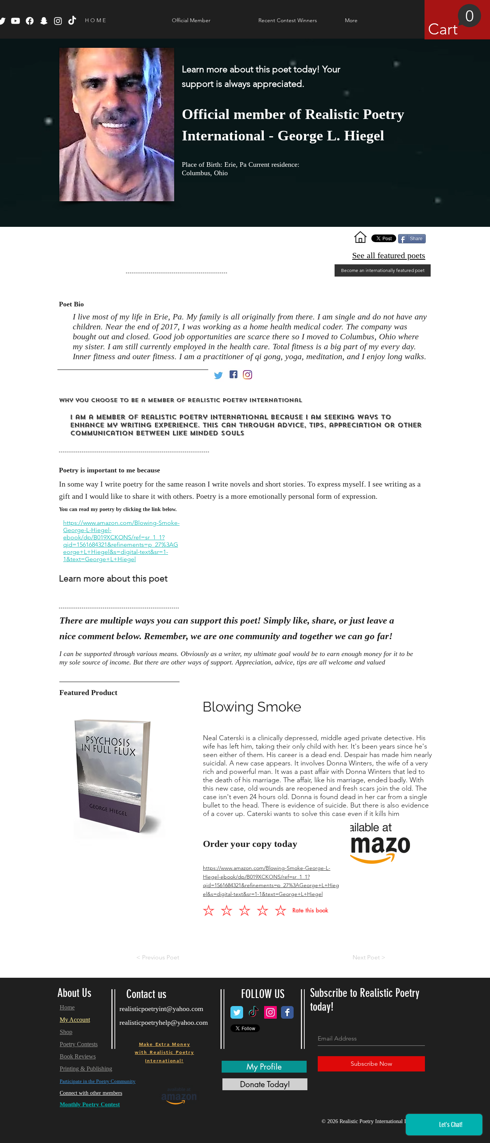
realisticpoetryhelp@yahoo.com (163, 1022)
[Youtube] (15, 21)
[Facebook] (29, 21)
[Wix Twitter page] (236, 1012)
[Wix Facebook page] (287, 1012)
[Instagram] (58, 21)
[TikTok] (72, 21)
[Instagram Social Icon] (270, 1012)
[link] (455, 21)
